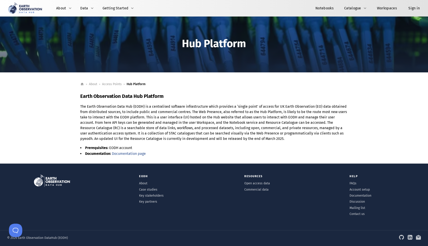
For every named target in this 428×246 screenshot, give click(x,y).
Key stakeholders (151, 196)
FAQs (353, 183)
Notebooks (324, 8)
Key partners (148, 202)
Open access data (257, 183)
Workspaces (387, 8)
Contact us (357, 214)
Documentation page (129, 153)
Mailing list (357, 208)
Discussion (357, 202)
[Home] (82, 84)
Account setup (360, 189)
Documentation (360, 196)
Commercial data (256, 189)
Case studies (148, 189)
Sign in (414, 8)
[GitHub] (401, 238)
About (93, 84)
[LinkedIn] (409, 238)
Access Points (112, 84)
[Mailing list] (418, 238)
